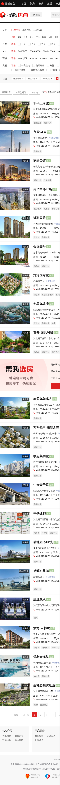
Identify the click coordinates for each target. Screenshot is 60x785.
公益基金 (39, 740)
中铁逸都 (39, 513)
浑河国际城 (41, 275)
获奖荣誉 (19, 735)
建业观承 (39, 599)
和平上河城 (41, 103)
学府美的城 (41, 456)
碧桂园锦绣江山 (44, 685)
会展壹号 (39, 246)
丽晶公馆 (39, 160)
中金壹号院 (41, 484)
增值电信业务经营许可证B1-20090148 (39, 769)
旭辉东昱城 (41, 570)
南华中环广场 (42, 189)
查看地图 (55, 138)
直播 (49, 3)
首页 (23, 3)
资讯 (40, 3)
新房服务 (39, 735)
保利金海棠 (41, 656)
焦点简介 (6, 735)
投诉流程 (6, 740)
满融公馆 (39, 218)
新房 (32, 3)
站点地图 (19, 740)
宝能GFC (39, 132)
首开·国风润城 (43, 332)
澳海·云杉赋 (41, 628)
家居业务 (51, 735)
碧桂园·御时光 (43, 542)
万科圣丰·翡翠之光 (46, 427)
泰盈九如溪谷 (42, 399)
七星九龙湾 (41, 303)
